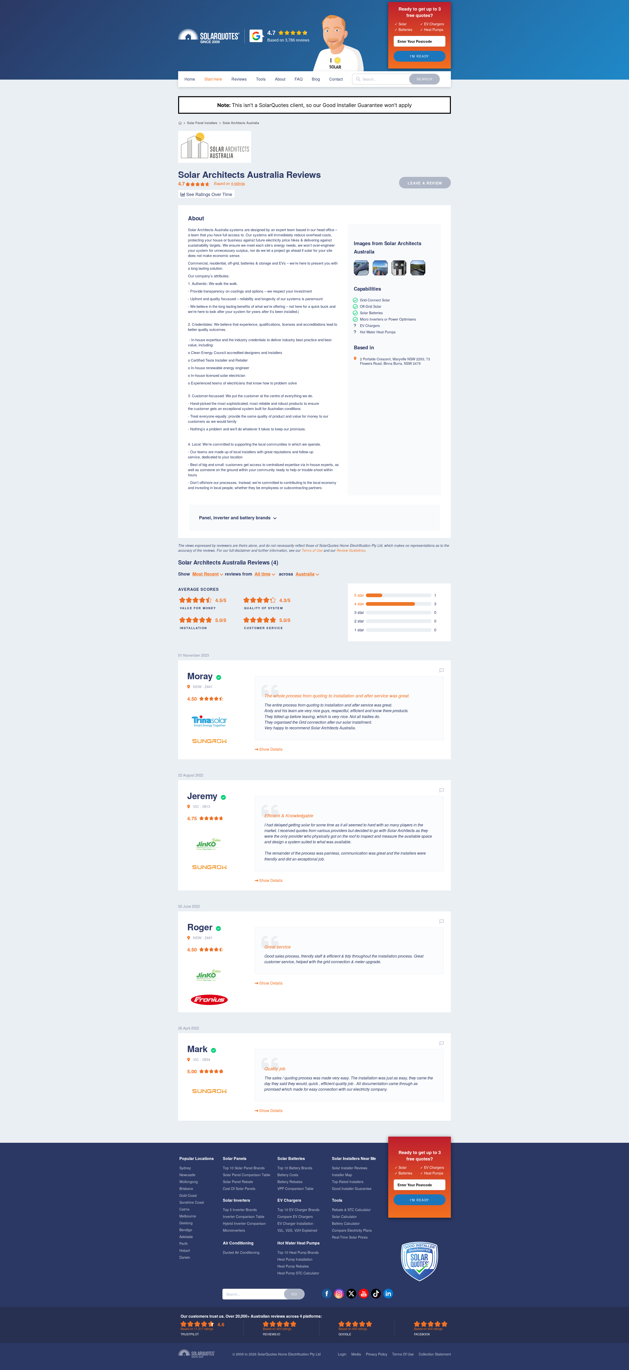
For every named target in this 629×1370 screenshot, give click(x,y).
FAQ (298, 79)
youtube (364, 1294)
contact (336, 79)
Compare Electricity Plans (352, 1230)
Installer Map (342, 1174)
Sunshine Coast (191, 1202)
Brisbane (186, 1188)
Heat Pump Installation (295, 1259)
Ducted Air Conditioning (241, 1252)
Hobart (184, 1250)
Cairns (184, 1209)
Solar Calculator (344, 1216)
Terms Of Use (403, 1354)
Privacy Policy (376, 1354)
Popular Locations (196, 1158)
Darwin (184, 1257)
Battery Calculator (346, 1223)
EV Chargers (289, 1200)
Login (342, 1354)
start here (213, 79)
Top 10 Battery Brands (294, 1167)
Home (180, 123)
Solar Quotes (209, 36)
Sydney (185, 1167)
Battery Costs (287, 1174)
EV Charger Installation (295, 1223)
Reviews (239, 79)
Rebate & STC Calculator (351, 1209)
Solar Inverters (236, 1200)
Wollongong (188, 1181)
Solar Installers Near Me (354, 1158)
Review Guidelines (351, 550)
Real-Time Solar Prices (350, 1237)
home (190, 79)
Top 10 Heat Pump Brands (298, 1252)
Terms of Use (312, 550)
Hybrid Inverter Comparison (244, 1223)
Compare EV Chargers (295, 1216)
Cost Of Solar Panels (239, 1188)
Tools (261, 79)
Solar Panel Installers (202, 123)
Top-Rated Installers (347, 1181)
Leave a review (425, 183)
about (280, 79)
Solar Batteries (291, 1158)
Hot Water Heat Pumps (298, 1243)
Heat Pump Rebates (293, 1266)
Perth (183, 1243)
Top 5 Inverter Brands (240, 1209)
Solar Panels (234, 1158)
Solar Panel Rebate (238, 1181)
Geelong (186, 1222)
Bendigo (185, 1229)
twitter (351, 1294)
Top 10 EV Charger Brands (298, 1209)
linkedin (388, 1294)
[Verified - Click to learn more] (218, 675)
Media (356, 1354)
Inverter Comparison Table (243, 1216)
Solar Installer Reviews (349, 1167)
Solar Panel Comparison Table (246, 1174)
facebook (327, 1294)
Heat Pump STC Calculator (298, 1273)
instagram (339, 1294)
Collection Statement (435, 1354)
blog (316, 79)
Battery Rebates (289, 1181)
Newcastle (187, 1174)
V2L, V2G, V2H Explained (297, 1230)
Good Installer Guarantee (352, 1188)
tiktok (376, 1294)
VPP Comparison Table (295, 1188)
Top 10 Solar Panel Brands (244, 1167)
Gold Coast (188, 1195)
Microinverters (234, 1230)
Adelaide (186, 1236)
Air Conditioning (238, 1243)
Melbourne (187, 1216)
